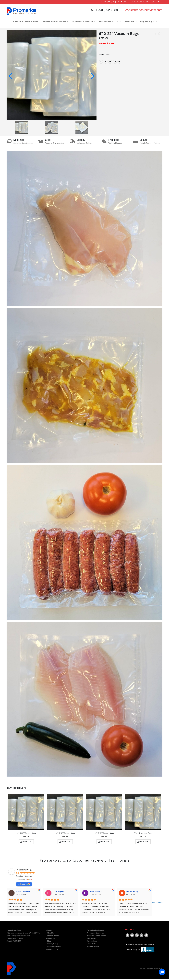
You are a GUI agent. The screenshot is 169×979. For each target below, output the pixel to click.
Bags (108, 54)
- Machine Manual (92, 946)
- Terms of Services (53, 946)
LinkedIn (110, 62)
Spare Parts (131, 21)
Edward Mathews (23, 891)
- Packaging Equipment (95, 930)
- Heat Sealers (91, 938)
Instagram (137, 935)
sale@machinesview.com (144, 10)
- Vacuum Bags (91, 941)
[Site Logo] (22, 11)
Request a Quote (148, 21)
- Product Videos (52, 936)
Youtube (132, 935)
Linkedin (141, 935)
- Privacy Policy (52, 944)
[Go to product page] (26, 812)
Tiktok (146, 935)
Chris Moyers (58, 891)
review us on (23, 884)
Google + (115, 62)
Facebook (101, 62)
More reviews (157, 902)
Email (119, 62)
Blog (119, 21)
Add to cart (27, 842)
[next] (160, 33)
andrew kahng (132, 891)
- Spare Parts (91, 944)
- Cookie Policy (52, 949)
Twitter (106, 62)
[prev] (157, 33)
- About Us (50, 933)
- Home (49, 930)
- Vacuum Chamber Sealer (96, 936)
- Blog (48, 941)
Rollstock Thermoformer (25, 21)
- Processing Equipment (95, 933)
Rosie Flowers (96, 891)
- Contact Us (50, 938)
